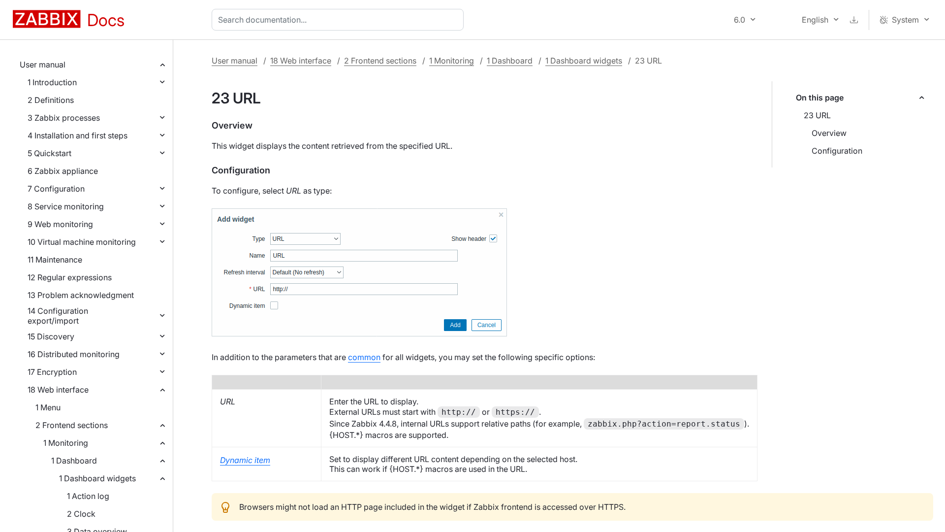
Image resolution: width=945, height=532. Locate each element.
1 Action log (88, 496)
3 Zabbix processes (64, 118)
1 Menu (48, 407)
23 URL (817, 115)
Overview (829, 133)
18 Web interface (58, 390)
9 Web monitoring (60, 224)
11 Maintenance (55, 260)
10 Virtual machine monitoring (82, 242)
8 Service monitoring (66, 206)
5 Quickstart (49, 153)
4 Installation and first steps (77, 135)
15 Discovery (51, 336)
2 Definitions (51, 100)
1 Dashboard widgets (97, 478)
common (364, 357)
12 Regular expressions (70, 277)
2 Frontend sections (71, 425)
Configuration (837, 151)
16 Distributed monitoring (74, 354)
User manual (42, 64)
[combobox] (340, 19)
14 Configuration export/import (58, 316)
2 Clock (81, 514)
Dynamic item (245, 460)
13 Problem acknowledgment (81, 295)
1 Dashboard (74, 461)
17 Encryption (52, 372)
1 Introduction (52, 82)
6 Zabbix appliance (63, 171)
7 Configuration (56, 189)
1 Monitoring (65, 443)
